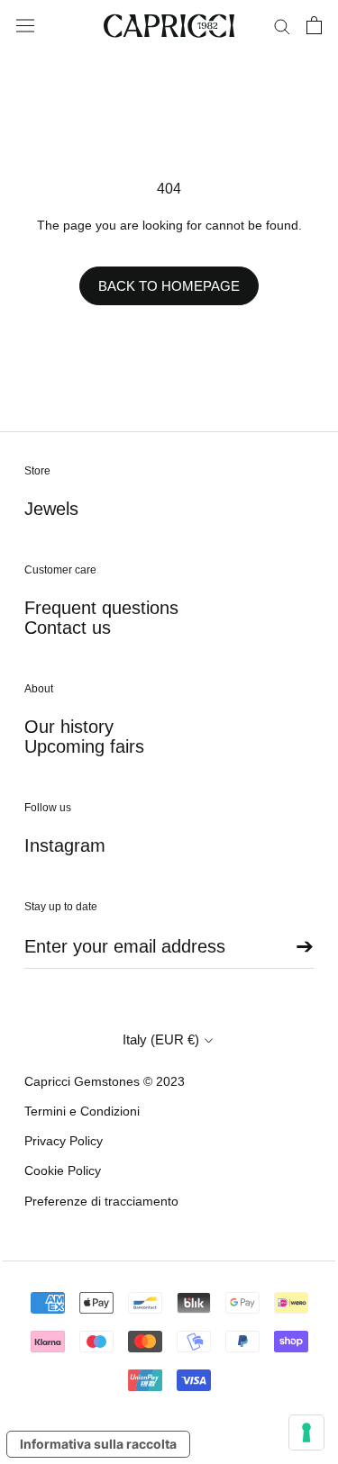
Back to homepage (169, 286)
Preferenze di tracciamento (101, 1201)
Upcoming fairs (84, 746)
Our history (69, 727)
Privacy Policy (63, 1141)
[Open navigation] (25, 26)
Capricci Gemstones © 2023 (104, 1081)
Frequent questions (101, 608)
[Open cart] (314, 25)
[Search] (282, 25)
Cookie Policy (62, 1170)
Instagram (64, 845)
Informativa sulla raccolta (98, 1443)
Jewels (51, 509)
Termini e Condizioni (82, 1111)
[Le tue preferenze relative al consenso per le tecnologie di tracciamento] (306, 1432)
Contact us (67, 627)
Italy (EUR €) (161, 1039)
